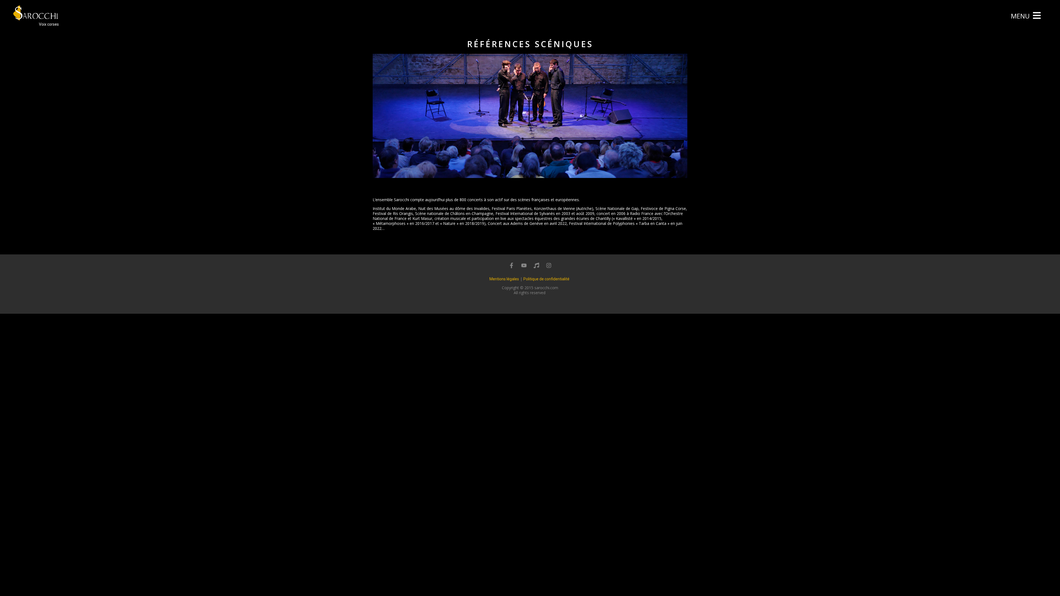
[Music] (536, 265)
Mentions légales (504, 279)
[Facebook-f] (511, 265)
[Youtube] (523, 265)
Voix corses (49, 24)
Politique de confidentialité (546, 279)
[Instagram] (548, 265)
